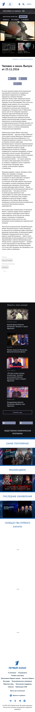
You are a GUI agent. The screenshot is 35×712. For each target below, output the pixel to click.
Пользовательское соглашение (22, 681)
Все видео (6, 681)
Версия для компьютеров (17, 690)
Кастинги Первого (28, 678)
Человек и (12, 11)
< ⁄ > (15, 83)
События (11, 687)
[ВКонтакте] (12, 78)
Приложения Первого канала (10, 678)
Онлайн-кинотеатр (17, 675)
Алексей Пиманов (7, 260)
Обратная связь (8, 684)
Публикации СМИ (21, 687)
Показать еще (17, 412)
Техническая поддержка (24, 684)
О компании (12, 673)
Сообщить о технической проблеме (22, 59)
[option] (9, 47)
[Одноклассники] (23, 78)
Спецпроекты (22, 673)
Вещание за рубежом (19, 695)
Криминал (5, 267)
